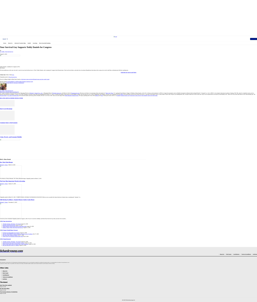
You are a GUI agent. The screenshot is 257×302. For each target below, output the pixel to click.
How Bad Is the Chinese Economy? (10, 235)
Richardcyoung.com (56, 93)
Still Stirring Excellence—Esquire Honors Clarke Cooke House (17, 199)
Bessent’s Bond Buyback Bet (9, 225)
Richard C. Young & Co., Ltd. (36, 93)
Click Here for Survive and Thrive (128, 72)
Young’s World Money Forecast (10, 230)
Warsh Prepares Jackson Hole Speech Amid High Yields (14, 226)
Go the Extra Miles (4, 288)
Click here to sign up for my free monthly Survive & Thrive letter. (144, 95)
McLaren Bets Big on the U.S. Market (11, 245)
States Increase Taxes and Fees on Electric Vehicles (13, 242)
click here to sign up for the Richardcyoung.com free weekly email (35, 79)
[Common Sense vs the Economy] (7, 120)
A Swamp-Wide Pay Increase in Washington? (14, 82)
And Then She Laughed (6, 285)
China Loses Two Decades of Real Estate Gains (13, 236)
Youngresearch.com (75, 93)
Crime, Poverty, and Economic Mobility (11, 137)
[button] (5, 39)
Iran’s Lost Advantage (6, 108)
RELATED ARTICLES (5, 98)
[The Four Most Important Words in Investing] (11, 196)
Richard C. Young (4, 164)
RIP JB (96, 95)
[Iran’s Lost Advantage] (7, 106)
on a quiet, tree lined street (13, 95)
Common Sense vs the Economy (9, 122)
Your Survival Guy (13, 77)
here (13, 74)
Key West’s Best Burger (6, 162)
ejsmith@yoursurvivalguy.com (123, 95)
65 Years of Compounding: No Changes (11, 232)
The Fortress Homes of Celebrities (8, 291)
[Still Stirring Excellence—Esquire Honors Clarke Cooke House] (11, 217)
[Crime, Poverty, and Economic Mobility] (7, 134)
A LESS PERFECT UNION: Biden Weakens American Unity (19, 81)
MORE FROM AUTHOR (17, 98)
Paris (102, 95)
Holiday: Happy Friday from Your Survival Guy (13, 227)
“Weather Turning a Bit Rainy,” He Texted (12, 224)
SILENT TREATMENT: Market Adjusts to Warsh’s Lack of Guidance (18, 234)
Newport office (3, 95)
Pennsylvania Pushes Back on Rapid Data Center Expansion (15, 244)
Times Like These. (109, 93)
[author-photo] (3, 89)
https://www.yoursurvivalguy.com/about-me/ (9, 91)
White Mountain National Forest (71, 95)
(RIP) (122, 94)
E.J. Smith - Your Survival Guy (6, 51)
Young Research (7, 239)
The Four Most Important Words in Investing (12, 181)
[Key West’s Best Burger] (11, 177)
